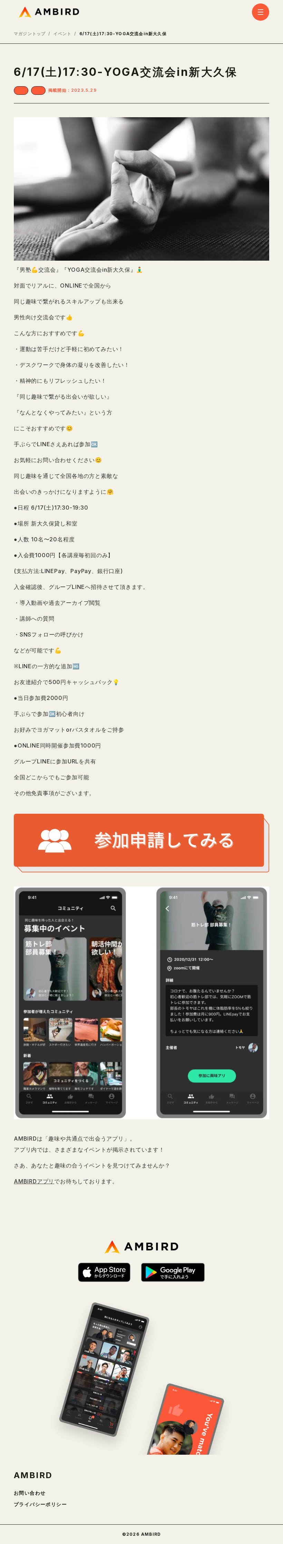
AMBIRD (33, 1475)
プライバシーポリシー (40, 1504)
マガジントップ (30, 34)
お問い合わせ (30, 1493)
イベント (62, 34)
